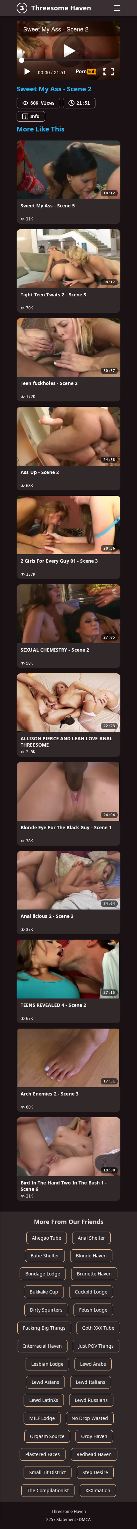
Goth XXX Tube (98, 1328)
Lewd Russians (91, 1400)
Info (35, 116)
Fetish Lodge (93, 1310)
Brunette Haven (94, 1273)
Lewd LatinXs (43, 1400)
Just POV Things (96, 1346)
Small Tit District (47, 1472)
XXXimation (97, 1490)
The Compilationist (48, 1490)
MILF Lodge (42, 1418)
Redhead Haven (94, 1454)
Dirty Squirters (46, 1310)
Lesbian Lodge (47, 1364)
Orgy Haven (94, 1436)
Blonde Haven (91, 1255)
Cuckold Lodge (91, 1291)
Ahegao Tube (46, 1238)
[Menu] (117, 8)
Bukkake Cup (44, 1291)
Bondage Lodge (42, 1273)
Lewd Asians (45, 1382)
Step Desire (95, 1472)
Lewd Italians (90, 1382)
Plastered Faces (42, 1454)
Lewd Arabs (93, 1364)
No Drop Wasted (89, 1418)
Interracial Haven (42, 1346)
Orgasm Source (47, 1436)
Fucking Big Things (44, 1328)
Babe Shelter (45, 1255)
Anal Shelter (91, 1238)
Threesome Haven (61, 7)
